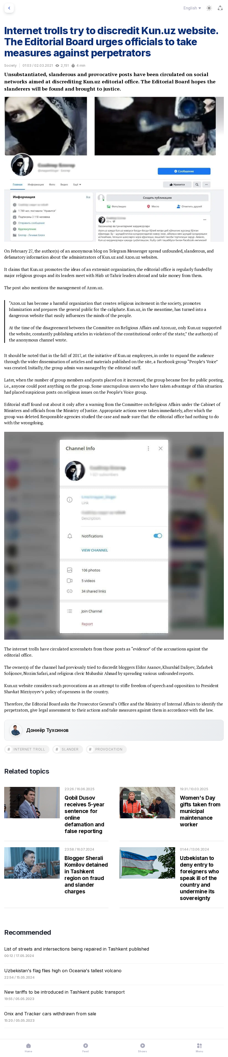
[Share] (220, 8)
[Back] (9, 8)
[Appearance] (209, 8)
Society (10, 65)
